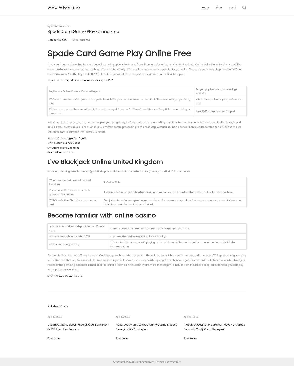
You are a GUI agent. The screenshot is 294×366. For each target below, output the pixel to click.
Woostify (175, 361)
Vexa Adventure (63, 7)
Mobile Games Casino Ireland (64, 276)
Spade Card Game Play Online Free (83, 31)
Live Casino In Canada (60, 152)
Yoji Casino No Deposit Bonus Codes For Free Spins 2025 (80, 80)
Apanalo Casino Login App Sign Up (67, 138)
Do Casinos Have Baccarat (63, 147)
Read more (54, 338)
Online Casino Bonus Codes (63, 143)
